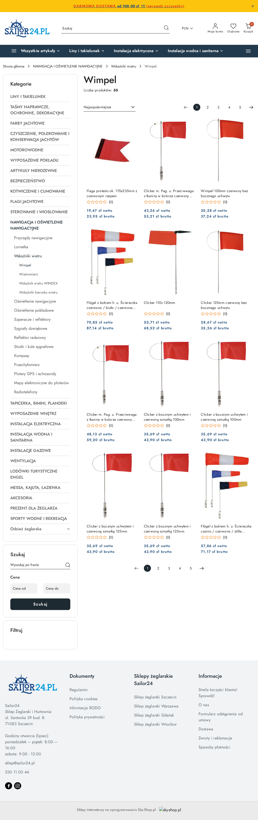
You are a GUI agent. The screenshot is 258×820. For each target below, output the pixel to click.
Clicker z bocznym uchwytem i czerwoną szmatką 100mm (167, 417)
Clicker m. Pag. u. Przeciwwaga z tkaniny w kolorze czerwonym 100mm (169, 193)
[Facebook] (8, 785)
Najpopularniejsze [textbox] (97, 107)
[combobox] (110, 107)
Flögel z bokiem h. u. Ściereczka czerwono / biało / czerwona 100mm (112, 305)
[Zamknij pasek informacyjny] (252, 6)
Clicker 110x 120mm (159, 302)
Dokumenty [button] (82, 676)
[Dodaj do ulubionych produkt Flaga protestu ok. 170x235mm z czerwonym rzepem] (132, 122)
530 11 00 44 (17, 772)
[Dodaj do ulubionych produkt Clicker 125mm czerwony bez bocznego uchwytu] (246, 234)
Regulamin (78, 690)
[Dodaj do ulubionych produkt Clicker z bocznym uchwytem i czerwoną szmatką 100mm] (189, 346)
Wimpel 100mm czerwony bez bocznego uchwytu (224, 193)
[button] (248, 51)
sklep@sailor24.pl (20, 763)
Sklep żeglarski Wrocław (155, 724)
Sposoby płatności (214, 747)
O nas (204, 705)
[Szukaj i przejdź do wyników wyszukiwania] (166, 28)
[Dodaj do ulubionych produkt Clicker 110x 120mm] (189, 234)
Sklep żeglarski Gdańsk (154, 715)
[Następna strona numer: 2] (251, 107)
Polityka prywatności (87, 717)
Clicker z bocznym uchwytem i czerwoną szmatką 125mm (110, 529)
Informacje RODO (85, 708)
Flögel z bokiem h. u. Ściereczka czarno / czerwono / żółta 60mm (226, 529)
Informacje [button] (210, 676)
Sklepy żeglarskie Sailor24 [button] (153, 679)
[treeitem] (40, 97)
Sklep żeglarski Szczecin (155, 697)
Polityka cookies (84, 699)
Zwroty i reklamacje (215, 738)
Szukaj (40, 604)
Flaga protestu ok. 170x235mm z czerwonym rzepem (112, 193)
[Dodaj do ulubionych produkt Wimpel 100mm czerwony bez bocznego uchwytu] (246, 122)
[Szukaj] (67, 565)
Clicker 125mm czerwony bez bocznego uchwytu (224, 305)
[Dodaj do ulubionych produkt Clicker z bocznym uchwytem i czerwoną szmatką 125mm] (132, 457)
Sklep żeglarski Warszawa (156, 706)
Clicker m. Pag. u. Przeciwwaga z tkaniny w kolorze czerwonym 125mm (112, 417)
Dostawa (206, 729)
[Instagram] (17, 785)
